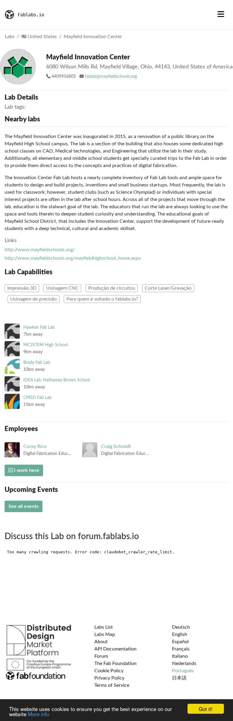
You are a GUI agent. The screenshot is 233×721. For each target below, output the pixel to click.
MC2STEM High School (45, 345)
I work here (26, 470)
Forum (101, 656)
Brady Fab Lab (36, 362)
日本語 (179, 678)
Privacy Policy (109, 678)
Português (183, 670)
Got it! (206, 709)
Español (180, 641)
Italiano (180, 656)
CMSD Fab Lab (37, 397)
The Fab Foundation (115, 663)
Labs (10, 36)
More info (38, 714)
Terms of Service (111, 685)
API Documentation (115, 649)
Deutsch (181, 627)
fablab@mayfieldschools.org (111, 76)
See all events (23, 506)
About (101, 641)
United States (41, 36)
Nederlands (184, 663)
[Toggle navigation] (221, 14)
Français (181, 649)
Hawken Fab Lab (39, 327)
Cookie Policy (108, 670)
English (179, 634)
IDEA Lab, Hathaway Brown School (56, 380)
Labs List (103, 627)
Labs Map (104, 634)
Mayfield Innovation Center (93, 36)
